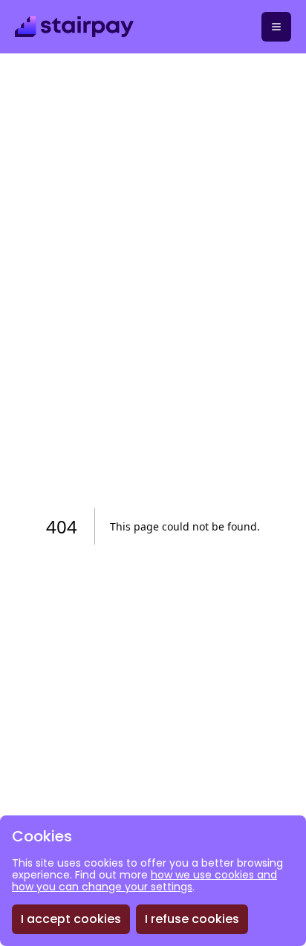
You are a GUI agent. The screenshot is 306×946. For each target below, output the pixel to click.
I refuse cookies (192, 918)
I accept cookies (71, 918)
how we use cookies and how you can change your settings (144, 880)
